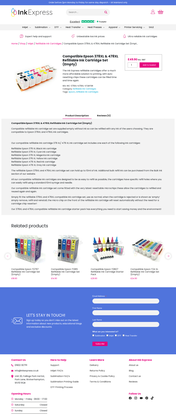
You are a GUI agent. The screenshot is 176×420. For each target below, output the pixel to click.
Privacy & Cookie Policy (102, 376)
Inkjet (25, 27)
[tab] (77, 116)
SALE (151, 27)
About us (133, 365)
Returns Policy (97, 370)
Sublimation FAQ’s (60, 376)
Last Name (97, 320)
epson (72, 91)
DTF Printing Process (61, 387)
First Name (97, 308)
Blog (131, 370)
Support (54, 365)
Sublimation (41, 27)
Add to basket (149, 65)
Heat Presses (95, 27)
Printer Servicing (133, 27)
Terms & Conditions (100, 381)
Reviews (133, 381)
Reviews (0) (104, 115)
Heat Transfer (73, 27)
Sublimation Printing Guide (64, 381)
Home (14, 43)
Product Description (77, 115)
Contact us (135, 376)
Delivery (94, 365)
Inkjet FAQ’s (56, 370)
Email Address (99, 296)
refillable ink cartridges (87, 91)
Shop (22, 43)
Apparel (113, 27)
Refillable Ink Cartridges (48, 43)
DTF (56, 27)
